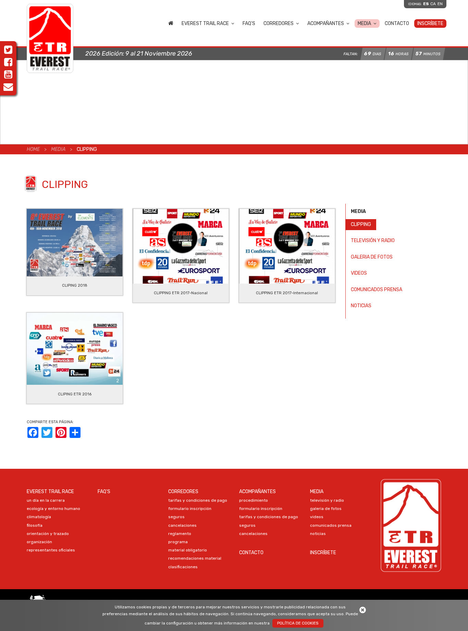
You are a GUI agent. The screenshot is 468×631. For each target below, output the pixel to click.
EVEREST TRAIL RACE (205, 23)
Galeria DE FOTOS (372, 257)
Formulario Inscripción (189, 508)
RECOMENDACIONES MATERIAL (194, 558)
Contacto (397, 23)
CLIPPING (361, 224)
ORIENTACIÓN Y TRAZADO (48, 533)
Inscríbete (430, 23)
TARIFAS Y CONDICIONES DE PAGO (197, 500)
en (440, 3)
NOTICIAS (361, 306)
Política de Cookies (298, 623)
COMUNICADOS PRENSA (376, 290)
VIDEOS (359, 273)
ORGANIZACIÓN (39, 541)
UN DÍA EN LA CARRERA (46, 500)
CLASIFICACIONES (183, 566)
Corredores (278, 23)
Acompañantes (325, 23)
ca (433, 3)
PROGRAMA (178, 541)
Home (170, 23)
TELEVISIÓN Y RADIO (373, 240)
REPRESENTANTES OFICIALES (51, 550)
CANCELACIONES (182, 525)
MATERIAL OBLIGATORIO (187, 550)
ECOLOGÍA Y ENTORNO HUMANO (53, 508)
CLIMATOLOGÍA (39, 516)
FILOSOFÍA (34, 525)
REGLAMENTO (179, 533)
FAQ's (249, 23)
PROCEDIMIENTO (253, 500)
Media (364, 23)
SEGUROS (176, 516)
